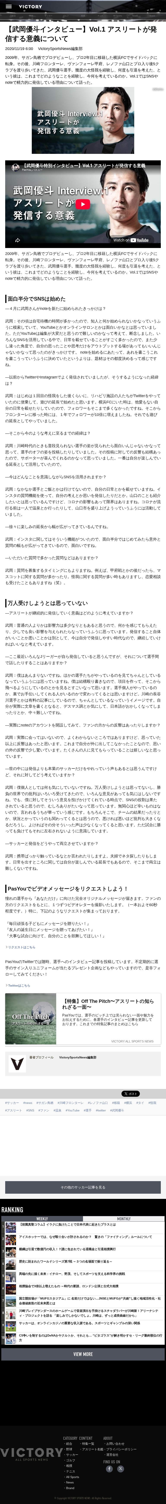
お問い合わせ (115, 1443)
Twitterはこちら (19, 985)
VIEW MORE (83, 1354)
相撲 (83, 16)
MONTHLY (124, 1218)
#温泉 (57, 1110)
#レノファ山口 (98, 1103)
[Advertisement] (83, 1145)
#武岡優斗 (117, 1110)
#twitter (101, 1110)
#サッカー (12, 1103)
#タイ (140, 1103)
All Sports (117, 16)
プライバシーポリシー (121, 1449)
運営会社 (112, 1454)
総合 (14, 16)
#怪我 (152, 1103)
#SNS (30, 1110)
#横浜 (128, 1103)
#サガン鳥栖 (45, 1103)
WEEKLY (42, 1218)
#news (27, 1103)
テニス (100, 16)
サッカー (48, 16)
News (134, 16)
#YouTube (73, 1110)
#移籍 (116, 1103)
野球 (31, 16)
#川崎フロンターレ (71, 1103)
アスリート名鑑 (92, 1449)
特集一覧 (88, 1443)
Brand (152, 16)
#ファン (43, 1110)
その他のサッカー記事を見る (83, 1187)
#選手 (88, 1110)
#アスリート (13, 1110)
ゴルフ (66, 16)
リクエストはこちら (21, 947)
